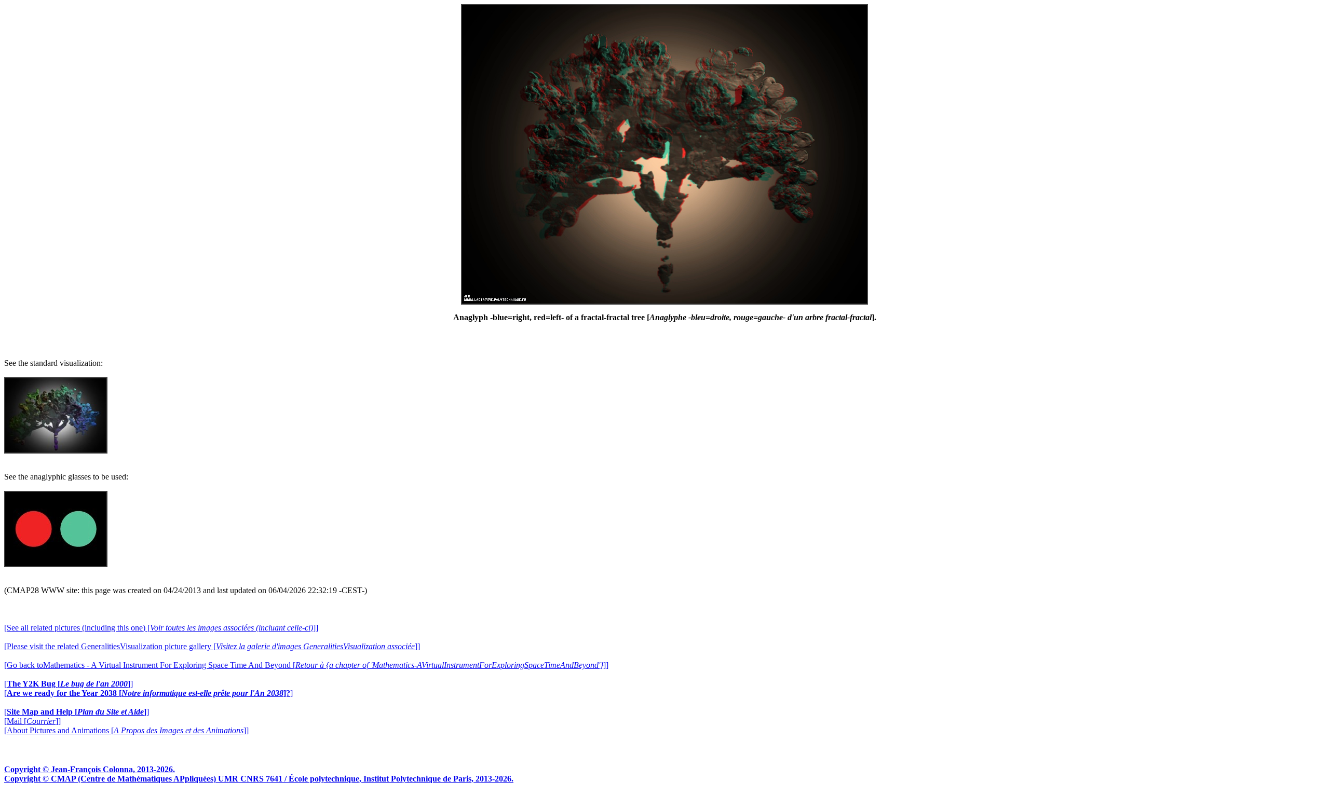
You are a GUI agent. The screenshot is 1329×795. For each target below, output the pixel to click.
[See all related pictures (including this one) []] (161, 627)
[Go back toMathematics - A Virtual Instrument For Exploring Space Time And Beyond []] (306, 665)
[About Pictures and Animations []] (126, 730)
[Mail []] (32, 721)
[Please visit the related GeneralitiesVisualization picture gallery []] (212, 646)
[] (68, 683)
